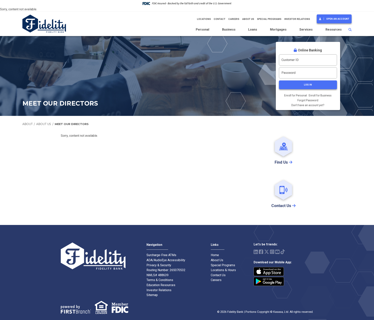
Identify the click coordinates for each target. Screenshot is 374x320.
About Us (248, 19)
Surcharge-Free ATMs (161, 255)
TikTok (282, 251)
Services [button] (306, 29)
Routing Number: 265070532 (165, 270)
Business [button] (229, 29)
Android (269, 281)
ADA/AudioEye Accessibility (165, 260)
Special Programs (269, 19)
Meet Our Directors (72, 124)
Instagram (272, 251)
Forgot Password (307, 100)
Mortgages (278, 29)
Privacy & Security (158, 265)
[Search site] (350, 29)
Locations (204, 19)
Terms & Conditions (159, 280)
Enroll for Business (320, 95)
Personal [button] (202, 29)
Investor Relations (297, 19)
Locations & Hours (223, 270)
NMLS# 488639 (157, 275)
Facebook (261, 251)
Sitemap (152, 295)
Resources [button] (333, 29)
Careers (233, 19)
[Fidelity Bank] (44, 23)
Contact (219, 19)
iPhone (269, 271)
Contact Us (218, 275)
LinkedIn (256, 251)
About (27, 124)
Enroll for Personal (295, 95)
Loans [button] (252, 29)
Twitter (266, 251)
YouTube (277, 251)
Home (215, 255)
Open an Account (337, 19)
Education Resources (160, 285)
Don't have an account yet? (307, 105)
